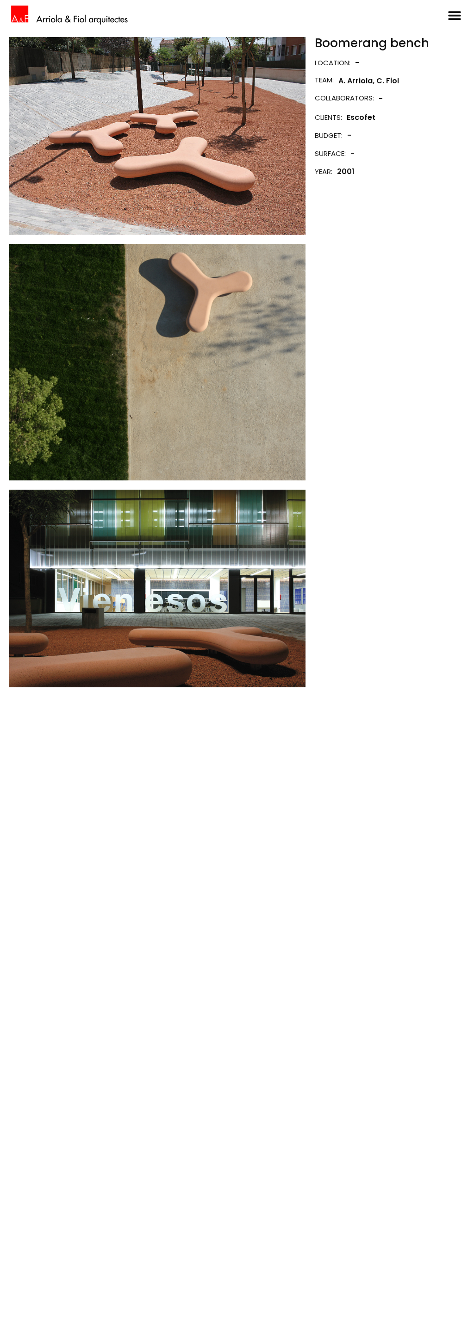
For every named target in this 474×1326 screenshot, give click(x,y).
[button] (454, 15)
